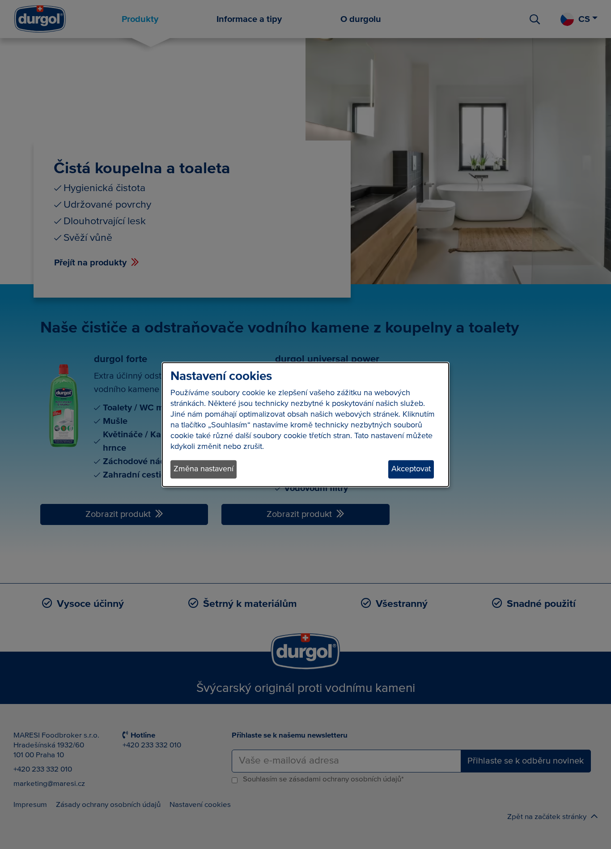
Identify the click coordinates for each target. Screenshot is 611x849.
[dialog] (305, 425)
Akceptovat (411, 469)
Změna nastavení (203, 469)
